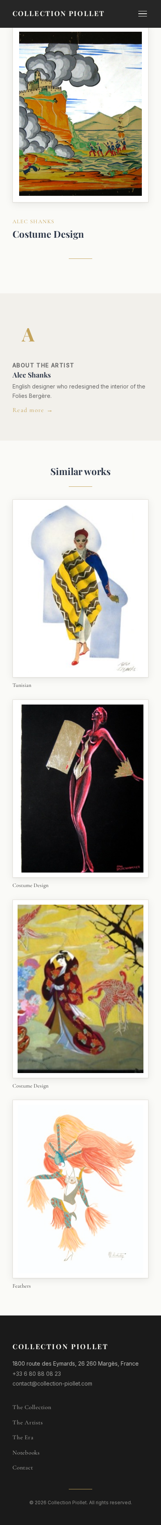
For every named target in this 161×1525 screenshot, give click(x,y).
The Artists (28, 1422)
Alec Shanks (33, 221)
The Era (23, 1437)
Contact (23, 1467)
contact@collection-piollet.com (52, 1383)
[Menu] (142, 13)
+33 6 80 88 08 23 (37, 1373)
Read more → (33, 410)
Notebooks (26, 1452)
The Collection (32, 1407)
